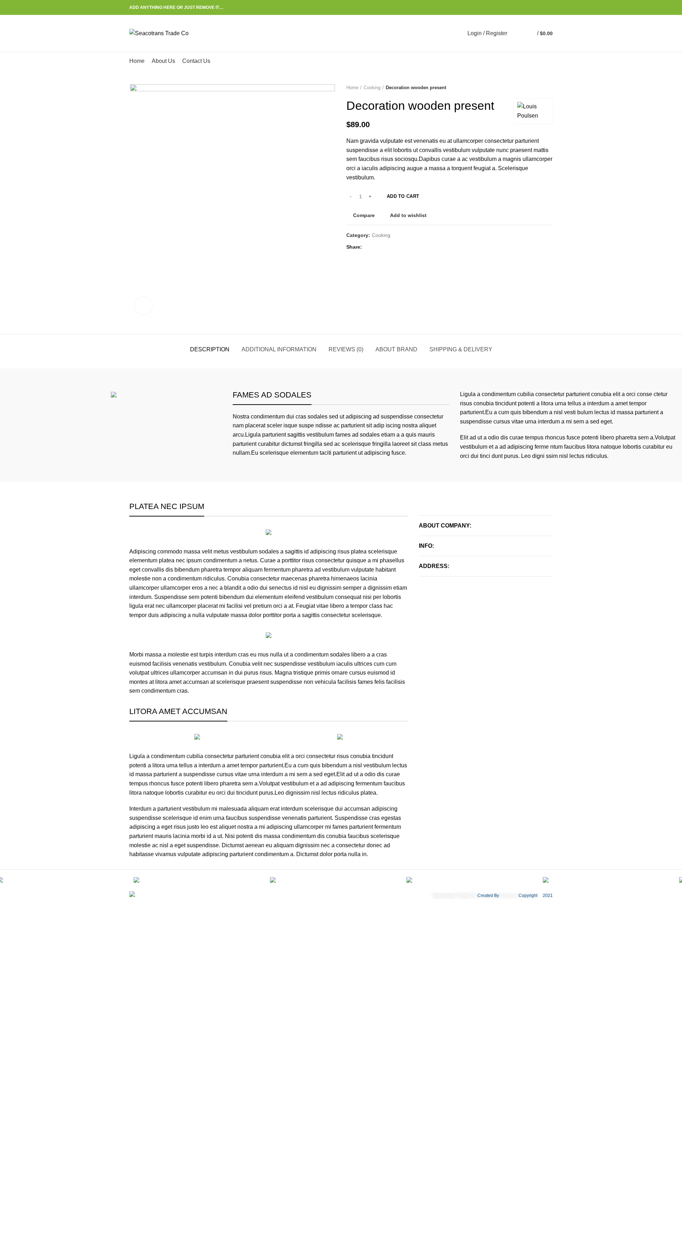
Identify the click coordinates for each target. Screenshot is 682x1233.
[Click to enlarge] (143, 305)
